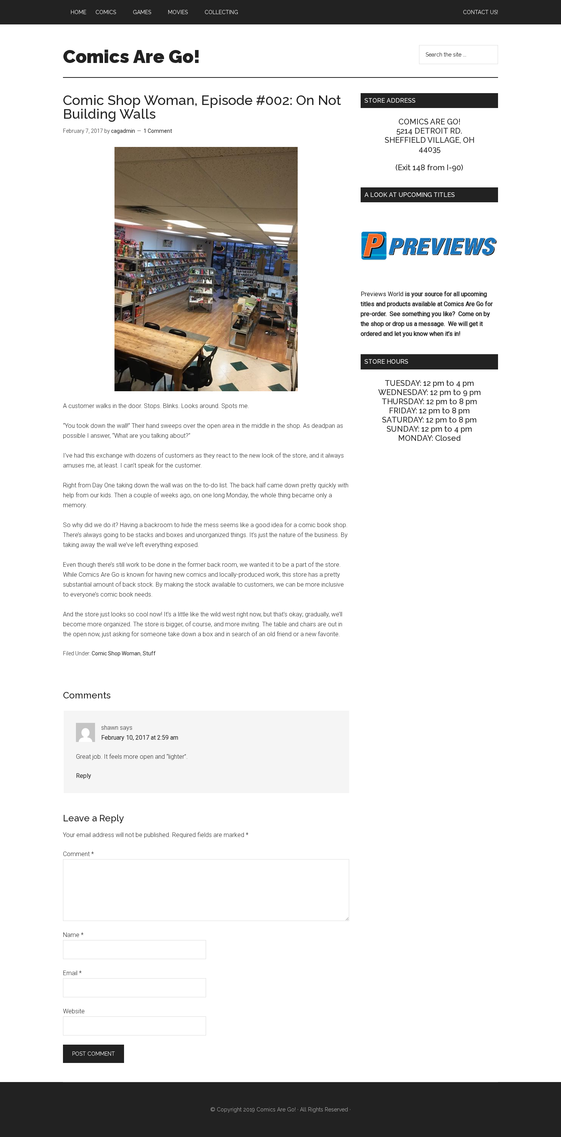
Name (73, 935)
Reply (83, 775)
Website (74, 1011)
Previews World (382, 294)
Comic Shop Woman (116, 653)
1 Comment (157, 131)
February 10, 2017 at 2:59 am (139, 737)
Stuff (149, 653)
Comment (78, 854)
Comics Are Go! (131, 56)
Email (72, 973)
